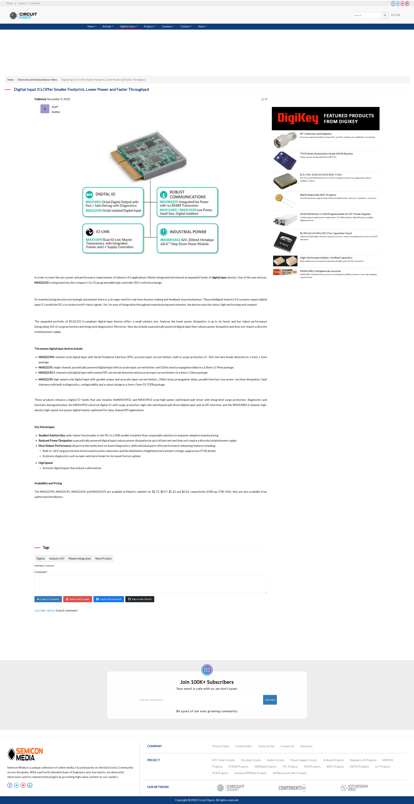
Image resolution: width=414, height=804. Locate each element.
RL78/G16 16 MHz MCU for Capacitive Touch (326, 233)
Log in (38, 610)
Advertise (35, 3)
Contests (167, 26)
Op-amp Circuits (251, 760)
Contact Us (287, 746)
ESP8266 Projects (266, 766)
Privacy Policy (220, 746)
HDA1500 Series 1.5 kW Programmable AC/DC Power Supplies (335, 213)
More (201, 26)
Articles (107, 26)
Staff (55, 107)
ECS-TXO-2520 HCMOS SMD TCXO (321, 174)
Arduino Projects (333, 760)
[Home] (26, 15)
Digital (41, 558)
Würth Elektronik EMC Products (318, 194)
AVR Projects (312, 766)
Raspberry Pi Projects (363, 760)
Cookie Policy (243, 746)
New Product (103, 558)
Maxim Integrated (80, 558)
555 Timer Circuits (223, 760)
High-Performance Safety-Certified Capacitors (326, 257)
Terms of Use (266, 746)
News (90, 26)
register (50, 610)
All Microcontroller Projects (290, 773)
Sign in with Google (79, 599)
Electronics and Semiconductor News (37, 79)
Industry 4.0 (56, 558)
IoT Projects (382, 766)
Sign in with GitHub (142, 599)
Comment (41, 572)
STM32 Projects (238, 766)
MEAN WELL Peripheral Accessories (320, 270)
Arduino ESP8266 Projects (250, 773)
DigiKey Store (128, 26)
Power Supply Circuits (303, 760)
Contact (22, 3)
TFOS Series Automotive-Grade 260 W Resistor (326, 153)
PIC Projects (290, 766)
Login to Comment (49, 599)
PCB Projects (220, 773)
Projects (149, 26)
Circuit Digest (206, 800)
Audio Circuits (275, 760)
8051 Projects (335, 766)
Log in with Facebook (110, 599)
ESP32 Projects (359, 766)
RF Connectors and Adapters (316, 133)
